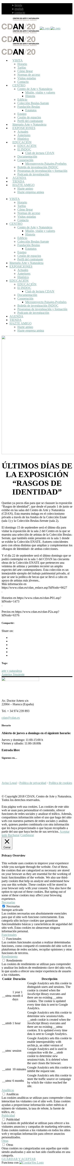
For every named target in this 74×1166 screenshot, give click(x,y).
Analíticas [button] (8, 1090)
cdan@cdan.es (11, 717)
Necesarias (13, 906)
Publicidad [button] (8, 1115)
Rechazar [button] (14, 835)
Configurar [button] (27, 835)
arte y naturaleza (12, 670)
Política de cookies (60, 783)
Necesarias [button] (8, 902)
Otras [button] (5, 1140)
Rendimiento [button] (10, 956)
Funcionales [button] (9, 934)
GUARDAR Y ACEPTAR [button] (19, 1159)
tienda (18, 5)
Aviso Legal (9, 783)
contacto (20, 12)
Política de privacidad (32, 783)
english (19, 8)
